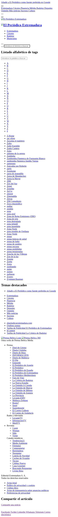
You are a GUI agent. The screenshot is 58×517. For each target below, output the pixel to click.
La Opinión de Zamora (22, 393)
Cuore (15, 428)
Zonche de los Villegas (17, 254)
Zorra (9, 264)
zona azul (11, 214)
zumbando (11, 266)
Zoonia (10, 259)
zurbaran (10, 274)
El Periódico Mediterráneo (24, 375)
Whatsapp (30, 512)
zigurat (10, 193)
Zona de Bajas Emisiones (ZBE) (21, 216)
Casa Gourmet (18, 466)
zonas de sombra (14, 244)
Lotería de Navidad (21, 456)
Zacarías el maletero (15, 141)
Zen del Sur (12, 183)
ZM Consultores (14, 201)
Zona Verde (12, 234)
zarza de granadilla (15, 173)
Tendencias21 (18, 440)
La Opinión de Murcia (22, 388)
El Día (15, 360)
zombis (10, 209)
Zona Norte (12, 229)
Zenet (9, 186)
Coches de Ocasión (21, 458)
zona (9, 211)
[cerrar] (2, 16)
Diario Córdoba (19, 350)
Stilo (14, 433)
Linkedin (21, 512)
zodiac (10, 206)
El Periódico (17, 368)
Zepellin (10, 188)
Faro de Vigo (18, 378)
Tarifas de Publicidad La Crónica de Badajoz (27, 333)
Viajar (15, 435)
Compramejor (18, 448)
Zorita (9, 261)
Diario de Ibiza (19, 352)
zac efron (11, 138)
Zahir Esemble (13, 146)
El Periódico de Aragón (22, 365)
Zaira (9, 151)
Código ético (12, 488)
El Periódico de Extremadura (25, 373)
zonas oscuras (13, 246)
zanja (9, 168)
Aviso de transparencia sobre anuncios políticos (28, 490)
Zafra (9, 143)
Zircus (9, 199)
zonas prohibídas (14, 249)
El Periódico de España (22, 370)
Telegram (39, 512)
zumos (10, 271)
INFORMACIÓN (20, 355)
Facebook (5, 512)
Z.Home (10, 136)
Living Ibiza (17, 471)
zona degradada (14, 221)
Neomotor (16, 453)
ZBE (9, 181)
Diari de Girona (19, 347)
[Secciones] (2, 5)
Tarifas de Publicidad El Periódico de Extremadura (29, 328)
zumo (9, 269)
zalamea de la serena (16, 153)
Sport (14, 405)
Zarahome (11, 171)
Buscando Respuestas (22, 468)
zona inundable (13, 226)
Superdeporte (18, 408)
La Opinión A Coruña (22, 385)
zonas (9, 236)
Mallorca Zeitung (20, 400)
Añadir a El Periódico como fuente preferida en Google (31, 291)
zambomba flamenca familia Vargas (22, 161)
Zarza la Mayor (13, 178)
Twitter (13, 512)
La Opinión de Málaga (22, 390)
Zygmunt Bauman (15, 279)
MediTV (16, 423)
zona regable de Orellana (18, 231)
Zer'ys (9, 191)
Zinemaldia (12, 196)
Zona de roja (12, 219)
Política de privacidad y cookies (21, 485)
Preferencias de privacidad (18, 493)
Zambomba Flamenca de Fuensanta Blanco (26, 158)
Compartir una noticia (10, 505)
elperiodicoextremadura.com (19, 323)
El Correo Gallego (20, 410)
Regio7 (15, 403)
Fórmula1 (16, 445)
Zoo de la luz (12, 256)
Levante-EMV (18, 398)
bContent (11, 330)
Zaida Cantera (13, 148)
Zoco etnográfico (14, 204)
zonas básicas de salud (17, 239)
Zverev (10, 276)
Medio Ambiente (19, 443)
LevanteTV (17, 418)
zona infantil (12, 224)
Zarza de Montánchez (16, 176)
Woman (15, 430)
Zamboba (11, 156)
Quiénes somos (13, 325)
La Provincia (18, 395)
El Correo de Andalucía (22, 413)
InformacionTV (19, 420)
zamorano (11, 163)
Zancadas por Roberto (16, 166)
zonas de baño (13, 241)
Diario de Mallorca (20, 357)
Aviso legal (12, 483)
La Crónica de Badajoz (22, 380)
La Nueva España (20, 383)
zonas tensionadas (15, 251)
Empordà (16, 363)
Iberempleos (17, 451)
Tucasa (15, 461)
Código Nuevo (19, 463)
